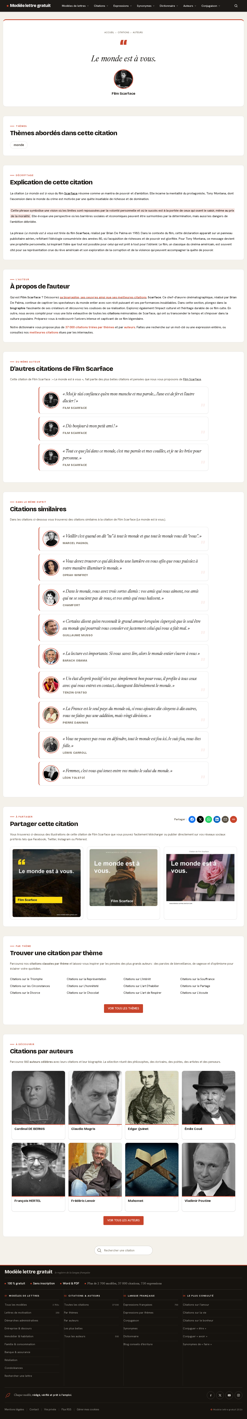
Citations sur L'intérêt (137, 979)
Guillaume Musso (78, 635)
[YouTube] (229, 1395)
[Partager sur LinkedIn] (216, 819)
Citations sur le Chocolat (83, 993)
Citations (99, 6)
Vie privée (50, 1409)
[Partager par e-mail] (225, 819)
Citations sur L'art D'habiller (141, 986)
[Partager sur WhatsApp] (208, 819)
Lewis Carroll (75, 752)
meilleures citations (44, 332)
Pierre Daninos (75, 722)
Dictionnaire (167, 6)
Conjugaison (209, 6)
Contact (34, 1409)
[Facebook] (211, 1395)
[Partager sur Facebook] (192, 819)
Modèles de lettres (74, 6)
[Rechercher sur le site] (236, 6)
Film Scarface (123, 93)
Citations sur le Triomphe (26, 979)
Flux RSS (66, 1409)
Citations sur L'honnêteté (83, 986)
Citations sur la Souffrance (197, 979)
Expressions (121, 6)
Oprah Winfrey (75, 575)
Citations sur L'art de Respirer (143, 993)
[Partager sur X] (200, 819)
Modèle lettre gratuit (30, 5)
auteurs (129, 327)
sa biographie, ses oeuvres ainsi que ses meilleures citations (103, 297)
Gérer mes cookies (88, 1409)
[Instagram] (238, 1395)
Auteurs (188, 6)
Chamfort (71, 605)
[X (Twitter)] (220, 1395)
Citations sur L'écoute (194, 993)
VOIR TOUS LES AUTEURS (123, 1220)
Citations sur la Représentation (86, 979)
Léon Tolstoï (74, 778)
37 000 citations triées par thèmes (89, 327)
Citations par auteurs (41, 1051)
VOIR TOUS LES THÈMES (123, 1008)
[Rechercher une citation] (99, 1250)
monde (19, 145)
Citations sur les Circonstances (30, 986)
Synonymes (144, 6)
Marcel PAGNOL (76, 543)
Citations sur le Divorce (25, 993)
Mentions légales (14, 1409)
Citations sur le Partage (195, 986)
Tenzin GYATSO (75, 692)
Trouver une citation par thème (56, 953)
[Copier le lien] (233, 819)
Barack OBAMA (75, 660)
